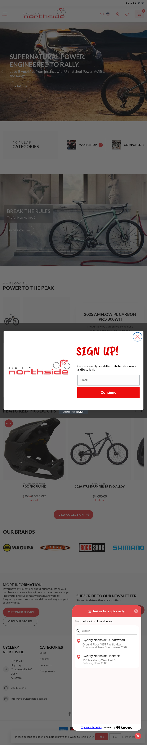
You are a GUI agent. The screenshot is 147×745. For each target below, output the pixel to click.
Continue (108, 393)
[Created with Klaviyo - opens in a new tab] (73, 412)
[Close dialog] (137, 336)
